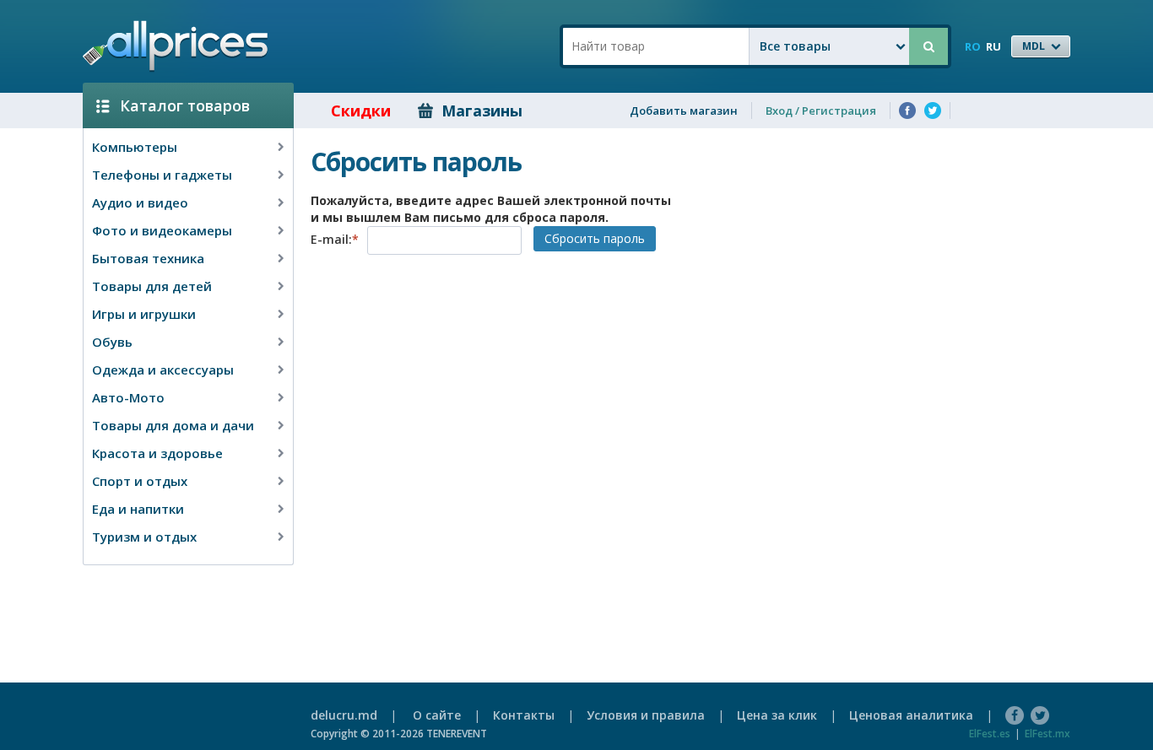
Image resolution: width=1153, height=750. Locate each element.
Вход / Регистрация (821, 110)
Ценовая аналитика (911, 715)
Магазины (481, 110)
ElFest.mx (1047, 733)
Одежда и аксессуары (163, 369)
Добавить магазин (684, 110)
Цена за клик (777, 715)
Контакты (524, 715)
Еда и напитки (138, 508)
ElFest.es (989, 733)
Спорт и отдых (139, 480)
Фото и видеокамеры (162, 230)
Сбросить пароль (594, 238)
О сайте (437, 715)
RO (973, 46)
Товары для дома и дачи (173, 425)
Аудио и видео (140, 202)
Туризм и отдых (144, 536)
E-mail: (335, 239)
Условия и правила (646, 715)
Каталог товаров (185, 105)
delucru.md (344, 715)
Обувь (112, 341)
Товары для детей (152, 286)
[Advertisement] (181, 600)
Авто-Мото (128, 397)
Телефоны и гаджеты (162, 174)
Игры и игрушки (144, 313)
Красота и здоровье (157, 453)
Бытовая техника (148, 258)
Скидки (361, 110)
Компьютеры (134, 146)
